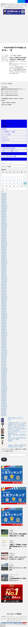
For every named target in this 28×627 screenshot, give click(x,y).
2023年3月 (4, 255)
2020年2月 (4, 311)
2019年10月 (4, 317)
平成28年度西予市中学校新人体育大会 (19, 63)
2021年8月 (4, 284)
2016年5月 (4, 379)
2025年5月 (4, 216)
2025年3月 (4, 219)
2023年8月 (4, 247)
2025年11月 (4, 207)
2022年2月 (4, 275)
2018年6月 (4, 341)
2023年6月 (4, 250)
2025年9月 (4, 210)
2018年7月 (4, 340)
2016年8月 (4, 374)
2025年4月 (4, 217)
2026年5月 (4, 197)
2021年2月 (4, 293)
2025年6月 (4, 214)
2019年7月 (4, 321)
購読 (4, 459)
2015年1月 (4, 403)
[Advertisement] (14, 29)
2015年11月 (4, 388)
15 (25, 180)
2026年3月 (4, 200)
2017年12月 (4, 350)
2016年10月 (4, 371)
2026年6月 (4, 196)
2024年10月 (4, 226)
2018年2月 (4, 347)
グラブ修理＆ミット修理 (8, 131)
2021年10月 (4, 281)
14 (21, 180)
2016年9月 (4, 373)
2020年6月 (4, 305)
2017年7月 (4, 358)
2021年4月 (4, 290)
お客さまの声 (5, 140)
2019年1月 (4, 331)
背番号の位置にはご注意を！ (15, 417)
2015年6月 (4, 396)
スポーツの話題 (20, 61)
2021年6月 (4, 287)
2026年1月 (4, 204)
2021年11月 (4, 279)
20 (17, 183)
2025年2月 (4, 220)
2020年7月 (4, 303)
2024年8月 (4, 229)
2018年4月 (4, 344)
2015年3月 (4, 400)
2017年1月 (4, 367)
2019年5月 (4, 324)
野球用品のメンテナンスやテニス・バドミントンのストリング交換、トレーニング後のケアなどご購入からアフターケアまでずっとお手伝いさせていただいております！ (14, 618)
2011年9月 (3, 408)
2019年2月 (4, 329)
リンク (4, 142)
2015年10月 (4, 390)
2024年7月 (4, 231)
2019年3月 (4, 328)
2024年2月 (4, 238)
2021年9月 (4, 282)
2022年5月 (4, 270)
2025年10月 (4, 208)
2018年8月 (4, 338)
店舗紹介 (4, 126)
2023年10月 (4, 244)
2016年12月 (4, 368)
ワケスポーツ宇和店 (14, 614)
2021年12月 (4, 278)
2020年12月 (4, 296)
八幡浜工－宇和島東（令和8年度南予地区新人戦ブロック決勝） (18, 546)
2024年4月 (4, 235)
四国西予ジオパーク (7, 153)
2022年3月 (4, 273)
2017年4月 (4, 362)
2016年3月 (4, 382)
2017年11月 (4, 352)
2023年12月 (4, 241)
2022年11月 (4, 261)
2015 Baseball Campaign (8, 148)
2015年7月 (4, 394)
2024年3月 (4, 237)
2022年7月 (4, 267)
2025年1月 (4, 222)
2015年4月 (4, 399)
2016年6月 (4, 377)
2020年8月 (4, 302)
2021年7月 (4, 285)
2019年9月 (4, 318)
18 (10, 183)
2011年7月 (3, 411)
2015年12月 (4, 386)
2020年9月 (4, 300)
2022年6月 (4, 269)
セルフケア (5, 137)
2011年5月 (3, 414)
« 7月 (2, 191)
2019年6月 (4, 323)
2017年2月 (4, 365)
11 (10, 180)
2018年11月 (4, 334)
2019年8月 (4, 320)
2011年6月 (3, 412)
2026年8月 (4, 193)
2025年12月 (4, 205)
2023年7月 (4, 249)
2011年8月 (3, 409)
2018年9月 (4, 337)
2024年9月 (4, 228)
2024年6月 (4, 232)
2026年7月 (4, 194)
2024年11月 (4, 225)
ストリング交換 (6, 134)
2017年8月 (4, 356)
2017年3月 (4, 364)
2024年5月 (4, 234)
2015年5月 (4, 397)
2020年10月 (4, 299)
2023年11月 (4, 243)
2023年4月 (4, 253)
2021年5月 (4, 288)
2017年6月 (4, 359)
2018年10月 (4, 335)
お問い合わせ (5, 159)
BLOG (4, 121)
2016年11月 (4, 370)
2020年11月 (4, 297)
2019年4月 (4, 326)
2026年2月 (4, 202)
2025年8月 (4, 211)
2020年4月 (4, 308)
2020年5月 (4, 306)
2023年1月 (4, 258)
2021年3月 (4, 291)
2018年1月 (4, 349)
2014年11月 (4, 406)
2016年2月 (4, 383)
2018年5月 (4, 343)
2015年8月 (4, 393)
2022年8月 (4, 266)
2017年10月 (4, 353)
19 (14, 183)
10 (6, 180)
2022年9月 (4, 264)
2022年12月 (4, 259)
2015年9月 (4, 391)
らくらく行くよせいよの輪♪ (9, 156)
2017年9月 (4, 355)
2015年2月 (4, 402)
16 (3, 183)
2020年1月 (4, 312)
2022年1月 (4, 276)
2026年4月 (4, 199)
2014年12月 (4, 405)
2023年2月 (4, 256)
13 (17, 180)
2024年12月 (4, 223)
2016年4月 (4, 380)
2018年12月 (4, 332)
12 (14, 180)
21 (21, 183)
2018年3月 (4, 346)
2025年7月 (4, 213)
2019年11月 (4, 315)
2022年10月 (4, 262)
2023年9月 (4, 246)
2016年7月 (4, 376)
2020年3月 (4, 309)
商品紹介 (4, 129)
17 (6, 183)
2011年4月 (3, 415)
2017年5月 (4, 361)
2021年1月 (4, 294)
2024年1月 (4, 240)
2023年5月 (4, 252)
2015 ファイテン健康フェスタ (10, 150)
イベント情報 (5, 145)
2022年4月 (4, 272)
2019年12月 (4, 314)
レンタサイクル (6, 123)
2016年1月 (4, 385)
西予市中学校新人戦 (13, 65)
